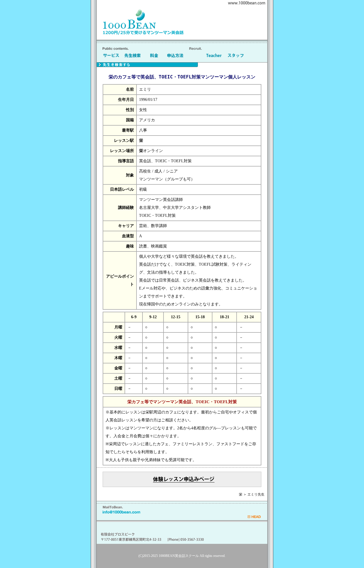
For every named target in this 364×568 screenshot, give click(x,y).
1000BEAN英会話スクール (179, 556)
